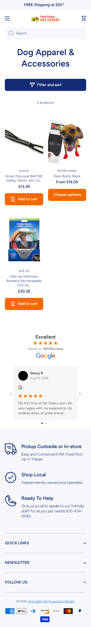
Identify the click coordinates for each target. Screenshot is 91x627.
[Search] (9, 33)
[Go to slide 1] (42, 423)
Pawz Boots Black (67, 176)
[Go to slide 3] (49, 423)
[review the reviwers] (20, 388)
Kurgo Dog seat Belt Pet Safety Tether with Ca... (24, 178)
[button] (83, 18)
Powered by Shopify (62, 601)
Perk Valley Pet (38, 601)
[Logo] (45, 18)
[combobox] (45, 33)
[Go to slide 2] (46, 423)
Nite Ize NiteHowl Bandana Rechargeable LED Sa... (23, 280)
